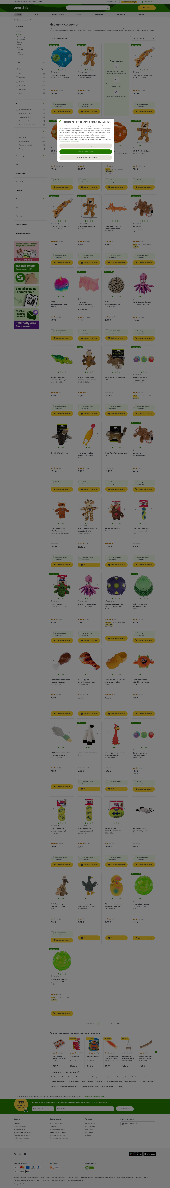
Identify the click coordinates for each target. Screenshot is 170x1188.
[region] (85, 140)
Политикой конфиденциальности (69, 141)
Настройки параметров (86, 146)
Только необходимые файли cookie (86, 158)
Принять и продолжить (86, 152)
